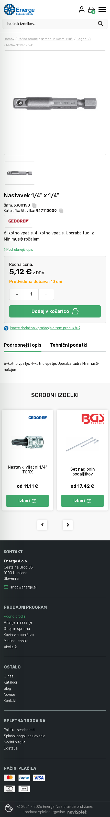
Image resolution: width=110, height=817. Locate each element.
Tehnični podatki (68, 345)
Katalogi (10, 682)
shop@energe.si (23, 587)
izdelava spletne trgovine (44, 812)
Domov (9, 39)
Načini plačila (14, 742)
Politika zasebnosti (19, 730)
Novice (9, 695)
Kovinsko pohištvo (19, 635)
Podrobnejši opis (19, 249)
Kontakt (10, 701)
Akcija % (10, 647)
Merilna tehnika (16, 641)
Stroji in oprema (17, 629)
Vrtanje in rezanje (18, 622)
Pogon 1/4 (83, 39)
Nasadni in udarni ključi (57, 39)
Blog (7, 688)
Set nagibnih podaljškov (82, 471)
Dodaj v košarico (50, 311)
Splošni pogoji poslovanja (24, 736)
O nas (9, 676)
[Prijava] (82, 9)
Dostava (11, 748)
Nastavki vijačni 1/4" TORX (27, 469)
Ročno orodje (28, 39)
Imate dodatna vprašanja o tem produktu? (45, 328)
